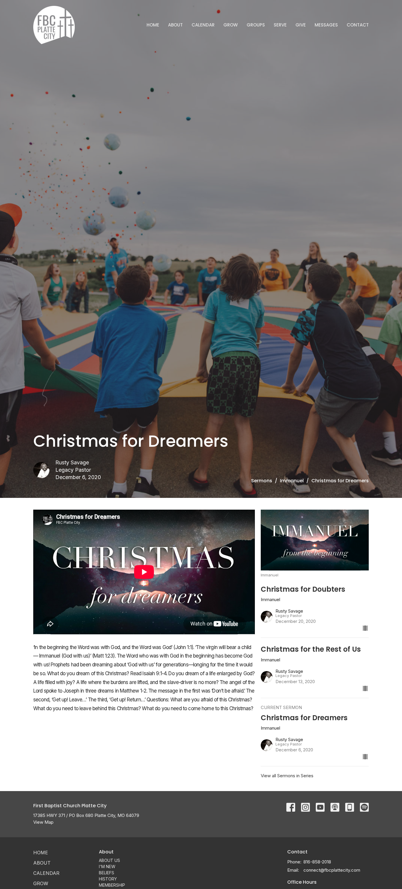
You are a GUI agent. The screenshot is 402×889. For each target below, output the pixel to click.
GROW (230, 25)
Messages (326, 25)
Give (300, 25)
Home (153, 25)
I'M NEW (107, 866)
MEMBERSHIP (112, 885)
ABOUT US (109, 860)
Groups (256, 25)
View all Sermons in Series (287, 775)
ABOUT (175, 25)
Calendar (203, 25)
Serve (280, 25)
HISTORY (108, 878)
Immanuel (292, 480)
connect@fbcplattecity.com (331, 870)
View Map (43, 822)
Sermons (261, 480)
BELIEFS (106, 872)
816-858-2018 (317, 862)
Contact (358, 25)
